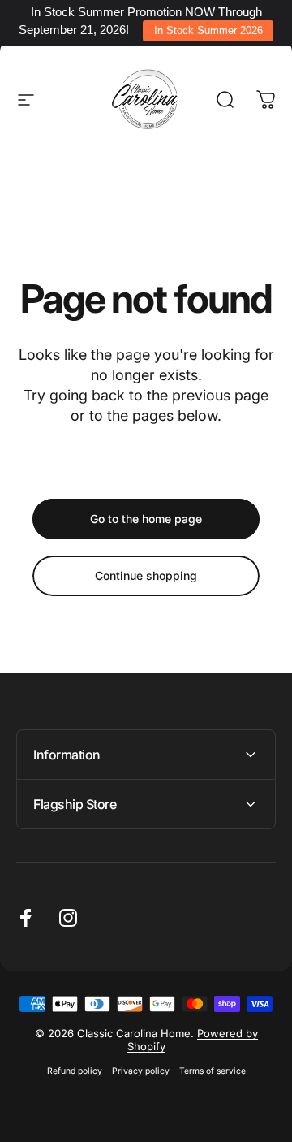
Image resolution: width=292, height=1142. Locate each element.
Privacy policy (141, 1071)
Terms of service (212, 1071)
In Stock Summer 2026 (208, 30)
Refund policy (74, 1071)
